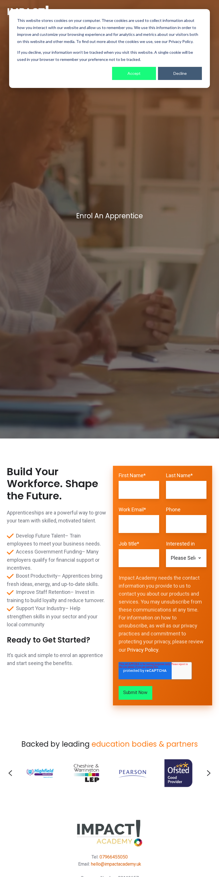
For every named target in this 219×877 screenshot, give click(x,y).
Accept (134, 73)
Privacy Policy (142, 650)
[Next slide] (208, 773)
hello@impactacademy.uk (116, 864)
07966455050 (114, 857)
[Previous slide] (10, 773)
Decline (180, 73)
